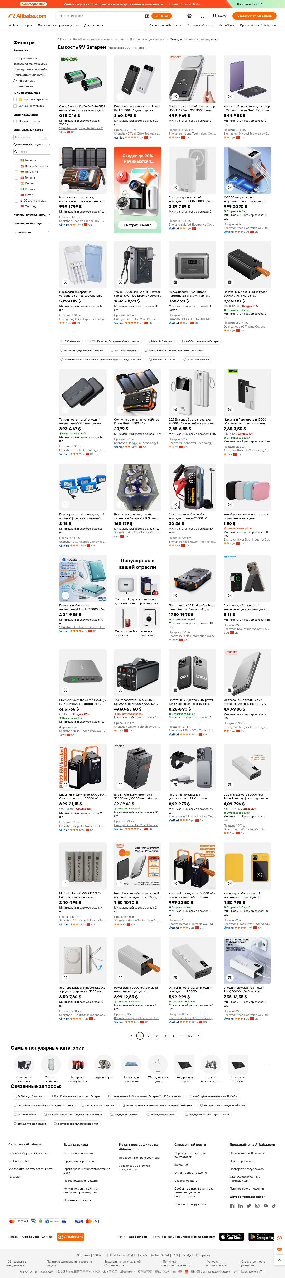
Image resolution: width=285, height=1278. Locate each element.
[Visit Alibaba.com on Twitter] (248, 1205)
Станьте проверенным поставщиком (245, 1178)
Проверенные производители (139, 1157)
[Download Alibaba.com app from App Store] (231, 1237)
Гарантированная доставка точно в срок (87, 1170)
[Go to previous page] (131, 1036)
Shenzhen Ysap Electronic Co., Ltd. (246, 227)
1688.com (99, 1255)
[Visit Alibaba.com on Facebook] (232, 1205)
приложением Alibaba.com (196, 1236)
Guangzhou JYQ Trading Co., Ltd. (245, 326)
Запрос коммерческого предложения (135, 1167)
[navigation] (32, 538)
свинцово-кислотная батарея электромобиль (175, 350)
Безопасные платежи (78, 1153)
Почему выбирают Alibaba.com (28, 1153)
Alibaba (62, 39)
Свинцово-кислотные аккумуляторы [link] (194, 39)
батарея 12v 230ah (164, 359)
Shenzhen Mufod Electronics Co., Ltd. (192, 224)
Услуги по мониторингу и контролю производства (81, 1190)
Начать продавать (241, 1161)
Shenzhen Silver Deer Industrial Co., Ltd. (247, 539)
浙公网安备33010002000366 (210, 1271)
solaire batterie (27, 1114)
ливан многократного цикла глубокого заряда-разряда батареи (102, 359)
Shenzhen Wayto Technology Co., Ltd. (137, 726)
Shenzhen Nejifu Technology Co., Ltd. (83, 730)
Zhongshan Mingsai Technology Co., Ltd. (247, 133)
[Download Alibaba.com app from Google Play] (262, 1237)
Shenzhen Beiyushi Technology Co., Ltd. (247, 450)
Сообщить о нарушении (190, 1204)
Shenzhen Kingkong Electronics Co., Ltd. (83, 128)
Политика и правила (77, 1200)
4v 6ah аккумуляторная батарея (83, 350)
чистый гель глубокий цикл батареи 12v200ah (45, 1105)
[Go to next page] (198, 1036)
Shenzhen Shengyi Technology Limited (83, 220)
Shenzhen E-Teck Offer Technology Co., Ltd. (137, 133)
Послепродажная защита (81, 1180)
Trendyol (187, 1255)
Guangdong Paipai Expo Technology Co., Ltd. (83, 319)
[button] (147, 15)
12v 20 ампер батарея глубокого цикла (115, 341)
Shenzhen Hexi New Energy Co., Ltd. (137, 532)
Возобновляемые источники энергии (98, 39)
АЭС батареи (72, 341)
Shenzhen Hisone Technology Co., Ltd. (192, 133)
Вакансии (14, 1176)
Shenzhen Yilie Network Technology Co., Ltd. (192, 541)
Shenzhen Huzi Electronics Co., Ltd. (82, 627)
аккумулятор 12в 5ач (126, 1114)
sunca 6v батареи (125, 350)
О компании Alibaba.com (25, 1144)
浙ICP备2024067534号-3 (249, 1271)
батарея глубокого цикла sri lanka (224, 1105)
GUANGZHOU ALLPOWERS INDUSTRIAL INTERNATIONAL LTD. (192, 319)
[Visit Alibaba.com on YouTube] (265, 1205)
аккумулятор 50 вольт (164, 1114)
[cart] (203, 16)
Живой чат (181, 1164)
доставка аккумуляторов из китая (78, 1123)
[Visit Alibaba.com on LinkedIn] (240, 1205)
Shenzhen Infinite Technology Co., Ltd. (83, 450)
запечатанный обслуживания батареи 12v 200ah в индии (146, 1096)
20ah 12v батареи (161, 341)
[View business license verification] (180, 1272)
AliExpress (83, 1255)
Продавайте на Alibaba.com (248, 1153)
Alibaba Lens (30, 1236)
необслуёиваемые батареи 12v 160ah (215, 1096)
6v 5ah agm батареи (30, 1096)
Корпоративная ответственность (30, 1169)
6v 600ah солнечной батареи (201, 341)
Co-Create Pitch (19, 1161)
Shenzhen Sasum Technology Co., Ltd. (247, 628)
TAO (175, 1255)
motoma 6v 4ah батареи (99, 1105)
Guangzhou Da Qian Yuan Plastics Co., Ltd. (137, 319)
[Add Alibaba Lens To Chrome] (70, 1237)
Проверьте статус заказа (247, 1169)
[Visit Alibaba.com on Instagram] (257, 1205)
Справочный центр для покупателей (190, 1154)
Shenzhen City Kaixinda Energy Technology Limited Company (83, 541)
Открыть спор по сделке (191, 1172)
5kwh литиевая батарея (32, 1123)
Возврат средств (185, 1180)
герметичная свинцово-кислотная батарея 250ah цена (159, 1105)
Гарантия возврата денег (80, 1161)
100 (190, 1035)
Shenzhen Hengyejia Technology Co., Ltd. (137, 443)
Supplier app (138, 1236)
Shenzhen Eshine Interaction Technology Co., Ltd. (192, 636)
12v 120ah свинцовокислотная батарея (77, 1096)
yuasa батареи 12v (198, 359)
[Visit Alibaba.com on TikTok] (273, 1205)
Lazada (142, 1255)
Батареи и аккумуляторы (147, 39)
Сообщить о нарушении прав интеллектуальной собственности (193, 1192)
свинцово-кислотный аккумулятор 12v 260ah (75, 1114)
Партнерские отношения (247, 1188)
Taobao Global (160, 1255)
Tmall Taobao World (122, 1255)
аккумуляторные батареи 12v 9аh (209, 1114)
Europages (203, 1255)
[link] (279, 1238)
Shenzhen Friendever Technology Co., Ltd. (192, 443)
